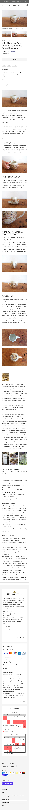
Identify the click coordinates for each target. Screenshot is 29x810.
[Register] (23, 629)
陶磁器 (9, 65)
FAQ (3, 792)
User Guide (4, 789)
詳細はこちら (22, 701)
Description (5, 85)
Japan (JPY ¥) (5, 766)
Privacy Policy (5, 799)
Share (3, 79)
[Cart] (26, 5)
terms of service (6, 802)
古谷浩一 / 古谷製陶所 (7, 40)
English (12, 766)
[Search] (5, 5)
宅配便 (4, 65)
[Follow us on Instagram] (24, 637)
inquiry (3, 805)
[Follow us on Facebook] (17, 637)
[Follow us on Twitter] (20, 637)
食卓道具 (14, 65)
